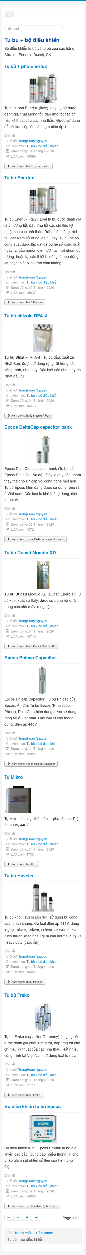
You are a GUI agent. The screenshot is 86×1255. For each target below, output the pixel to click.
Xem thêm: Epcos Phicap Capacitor (33, 764)
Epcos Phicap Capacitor (30, 657)
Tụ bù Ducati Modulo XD (30, 552)
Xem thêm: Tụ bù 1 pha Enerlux (30, 166)
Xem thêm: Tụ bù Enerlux (26, 302)
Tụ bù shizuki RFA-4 (25, 315)
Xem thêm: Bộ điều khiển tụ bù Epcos (34, 1206)
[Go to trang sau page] (27, 1217)
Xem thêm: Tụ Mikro (23, 864)
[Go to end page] (36, 1217)
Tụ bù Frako (16, 995)
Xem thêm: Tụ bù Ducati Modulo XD (33, 646)
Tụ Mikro (13, 777)
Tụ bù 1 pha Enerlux (25, 66)
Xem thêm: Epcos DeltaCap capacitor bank (37, 539)
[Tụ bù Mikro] (18, 798)
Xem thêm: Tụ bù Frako (25, 1095)
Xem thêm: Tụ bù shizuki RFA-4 (30, 415)
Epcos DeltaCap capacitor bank (38, 426)
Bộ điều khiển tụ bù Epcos (32, 1106)
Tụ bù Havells (18, 875)
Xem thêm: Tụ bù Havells (26, 982)
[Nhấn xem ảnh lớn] (43, 337)
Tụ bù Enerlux (19, 177)
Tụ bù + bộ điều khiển (42, 146)
